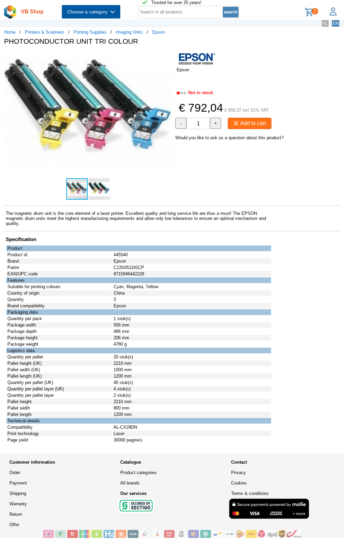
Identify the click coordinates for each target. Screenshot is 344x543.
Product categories (138, 472)
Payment (18, 483)
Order (14, 472)
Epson (158, 32)
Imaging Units (129, 32)
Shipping (17, 493)
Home (9, 32)
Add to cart (252, 123)
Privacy (238, 472)
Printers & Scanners (44, 32)
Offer (14, 524)
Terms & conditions (250, 493)
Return (15, 514)
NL (325, 23)
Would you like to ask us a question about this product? (229, 137)
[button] (166, 57)
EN (336, 23)
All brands (130, 483)
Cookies (239, 483)
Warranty (18, 503)
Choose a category (88, 11)
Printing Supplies (90, 32)
